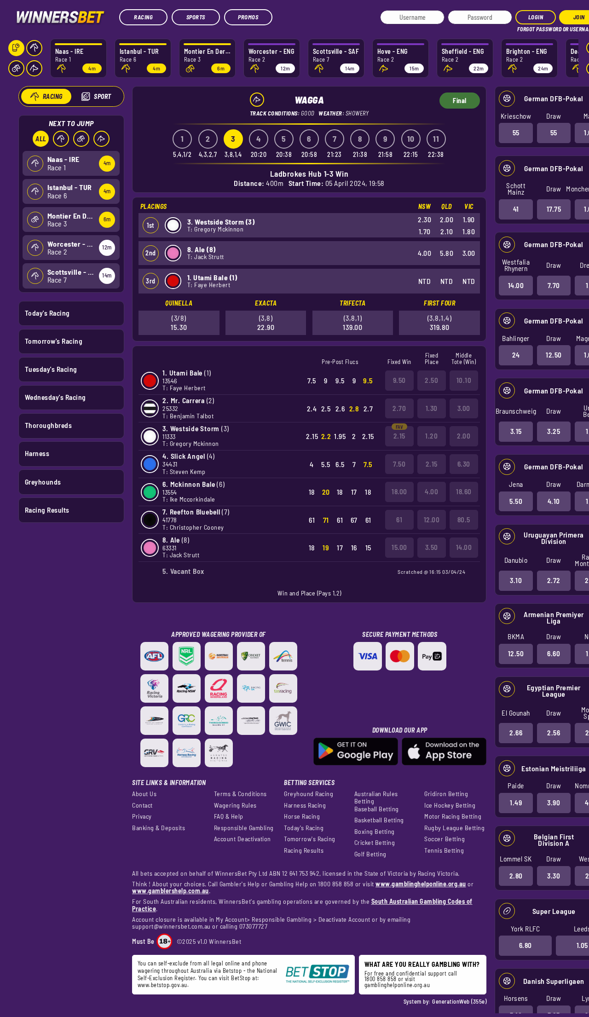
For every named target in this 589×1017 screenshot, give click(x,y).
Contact (142, 805)
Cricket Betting (374, 842)
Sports (195, 17)
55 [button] (516, 132)
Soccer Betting (444, 839)
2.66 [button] (515, 732)
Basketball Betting (379, 820)
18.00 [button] (399, 491)
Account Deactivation (242, 839)
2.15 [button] (399, 436)
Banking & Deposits (158, 828)
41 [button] (516, 209)
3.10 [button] (516, 580)
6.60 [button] (553, 653)
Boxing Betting (374, 831)
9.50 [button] (399, 380)
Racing (143, 17)
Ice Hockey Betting (449, 805)
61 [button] (399, 519)
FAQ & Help (228, 816)
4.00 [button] (431, 491)
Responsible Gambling (244, 828)
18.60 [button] (464, 491)
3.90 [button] (553, 802)
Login (535, 17)
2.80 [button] (516, 876)
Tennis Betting (444, 850)
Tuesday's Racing (51, 369)
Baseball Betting (376, 809)
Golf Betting (370, 854)
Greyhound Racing (308, 793)
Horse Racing (302, 816)
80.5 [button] (463, 519)
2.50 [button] (431, 380)
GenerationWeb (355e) (459, 1001)
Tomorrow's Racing (54, 341)
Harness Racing (305, 805)
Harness (37, 453)
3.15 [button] (516, 431)
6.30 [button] (463, 464)
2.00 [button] (463, 436)
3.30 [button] (553, 876)
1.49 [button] (516, 802)
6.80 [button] (525, 945)
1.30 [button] (432, 408)
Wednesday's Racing (55, 397)
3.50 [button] (431, 547)
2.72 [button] (553, 580)
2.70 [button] (399, 408)
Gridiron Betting (446, 793)
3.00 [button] (463, 408)
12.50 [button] (554, 355)
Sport (102, 96)
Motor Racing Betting (452, 816)
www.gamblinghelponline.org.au (420, 884)
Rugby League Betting (454, 828)
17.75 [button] (554, 209)
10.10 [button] (464, 380)
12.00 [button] (432, 519)
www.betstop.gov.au (162, 984)
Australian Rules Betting (376, 797)
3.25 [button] (553, 431)
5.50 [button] (515, 501)
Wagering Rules (235, 805)
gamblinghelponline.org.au (397, 984)
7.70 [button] (554, 285)
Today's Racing (47, 313)
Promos (248, 17)
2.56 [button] (553, 732)
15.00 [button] (399, 547)
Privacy (142, 816)
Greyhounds (43, 482)
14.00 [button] (516, 285)
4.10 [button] (554, 501)
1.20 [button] (431, 436)
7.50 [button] (399, 464)
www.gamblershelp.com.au (170, 891)
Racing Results (47, 510)
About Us (144, 793)
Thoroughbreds (48, 425)
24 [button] (516, 355)
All (40, 139)
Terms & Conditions (240, 793)
